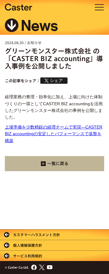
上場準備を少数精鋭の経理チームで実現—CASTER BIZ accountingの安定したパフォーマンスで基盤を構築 (53, 134)
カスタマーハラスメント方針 (36, 234)
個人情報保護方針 (27, 245)
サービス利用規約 (27, 256)
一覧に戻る (57, 163)
